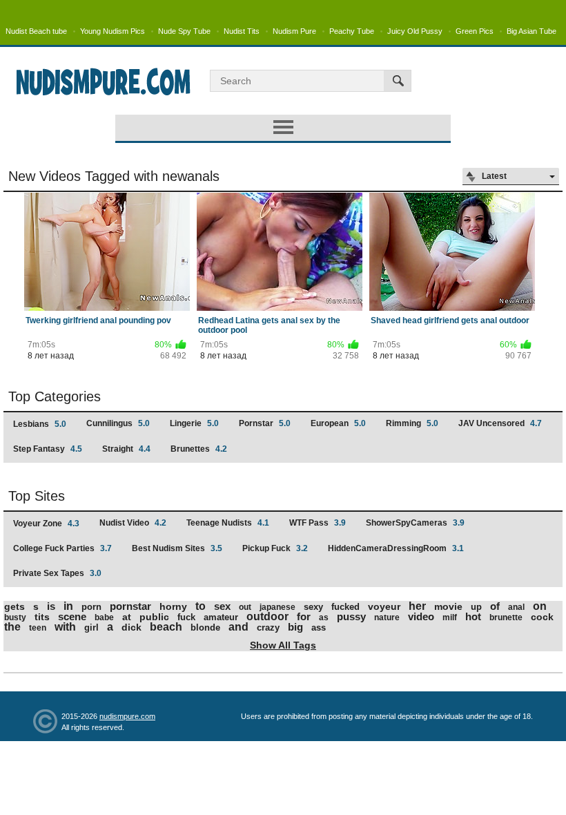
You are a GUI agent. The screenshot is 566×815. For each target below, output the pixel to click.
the (12, 627)
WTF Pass (317, 523)
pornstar (130, 606)
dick (131, 627)
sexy (313, 607)
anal (516, 607)
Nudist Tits (242, 31)
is (51, 606)
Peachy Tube (351, 31)
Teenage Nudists (227, 523)
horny (173, 606)
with (65, 627)
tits (42, 616)
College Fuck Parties (62, 548)
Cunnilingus (118, 423)
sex (222, 606)
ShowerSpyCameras (415, 523)
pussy (351, 616)
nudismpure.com (127, 716)
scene (72, 616)
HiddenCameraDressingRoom (396, 548)
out (245, 607)
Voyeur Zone (46, 523)
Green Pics (475, 31)
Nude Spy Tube (184, 31)
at (126, 616)
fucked (345, 607)
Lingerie (194, 423)
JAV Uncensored (500, 423)
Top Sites (36, 496)
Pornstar (265, 423)
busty (15, 617)
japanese (277, 607)
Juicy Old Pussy (414, 31)
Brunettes (198, 449)
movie (448, 606)
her (417, 606)
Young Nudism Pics (112, 31)
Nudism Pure (294, 31)
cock (542, 616)
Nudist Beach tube (36, 31)
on (540, 606)
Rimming (412, 423)
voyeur (384, 606)
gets (14, 606)
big (295, 627)
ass (318, 627)
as (324, 617)
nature (387, 617)
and (238, 627)
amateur (221, 617)
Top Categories (54, 396)
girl (91, 627)
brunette (506, 617)
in (68, 606)
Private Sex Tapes (57, 573)
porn (91, 607)
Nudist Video (132, 523)
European (338, 423)
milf (449, 617)
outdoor (267, 616)
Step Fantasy (47, 449)
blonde (205, 627)
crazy (268, 627)
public (154, 616)
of (495, 606)
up (476, 607)
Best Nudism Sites (177, 548)
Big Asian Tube (531, 31)
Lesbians (39, 424)
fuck (186, 617)
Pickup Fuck (275, 548)
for (304, 616)
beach (166, 627)
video (421, 616)
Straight (126, 449)
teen (37, 628)
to (200, 606)
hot (473, 616)
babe (104, 617)
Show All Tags (283, 645)
